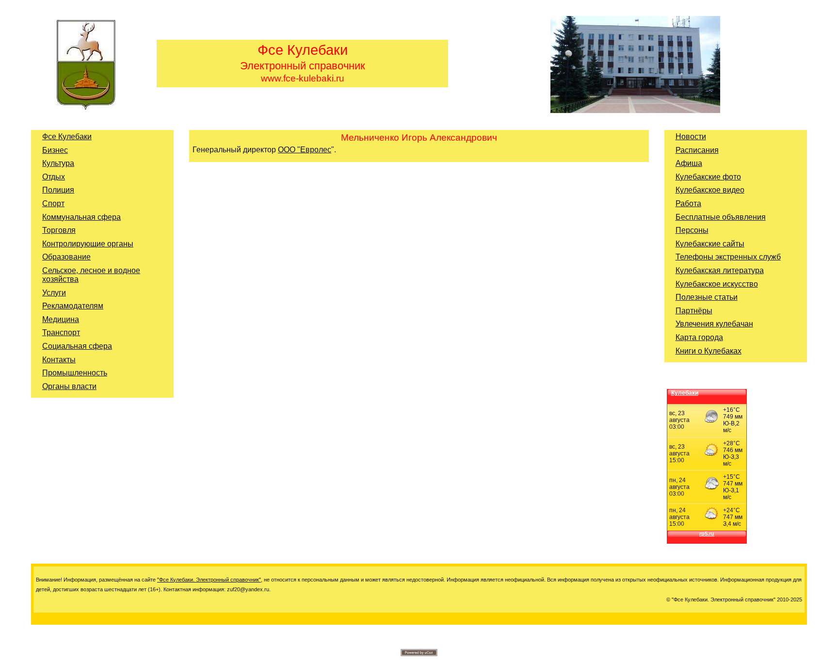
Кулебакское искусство (717, 284)
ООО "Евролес (304, 150)
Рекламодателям (72, 306)
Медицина (60, 319)
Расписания (697, 150)
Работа (688, 203)
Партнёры (694, 311)
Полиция (58, 190)
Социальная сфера (77, 346)
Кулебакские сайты (710, 244)
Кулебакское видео (710, 190)
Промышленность (74, 373)
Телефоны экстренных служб (728, 257)
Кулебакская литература (720, 270)
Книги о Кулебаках (708, 351)
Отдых (53, 177)
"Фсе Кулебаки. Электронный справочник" (209, 580)
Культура (58, 163)
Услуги (54, 293)
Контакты (59, 360)
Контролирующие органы (87, 244)
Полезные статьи (707, 297)
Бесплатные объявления (721, 217)
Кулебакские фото (708, 177)
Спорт (53, 203)
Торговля (59, 230)
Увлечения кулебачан (714, 324)
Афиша (689, 163)
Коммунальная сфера (81, 217)
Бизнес (55, 150)
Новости (691, 136)
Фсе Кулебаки (67, 136)
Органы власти (69, 386)
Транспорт (61, 332)
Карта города (699, 337)
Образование (66, 257)
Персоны (692, 230)
